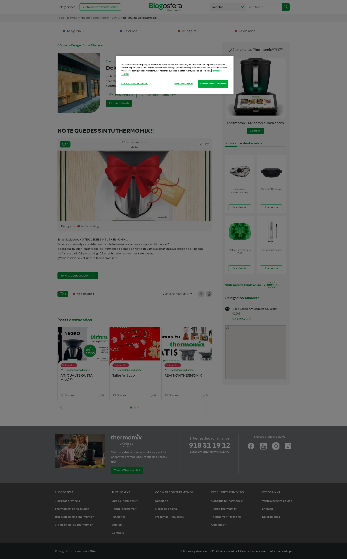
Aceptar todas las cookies (213, 83)
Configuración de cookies (134, 83)
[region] (175, 75)
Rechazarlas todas (183, 83)
